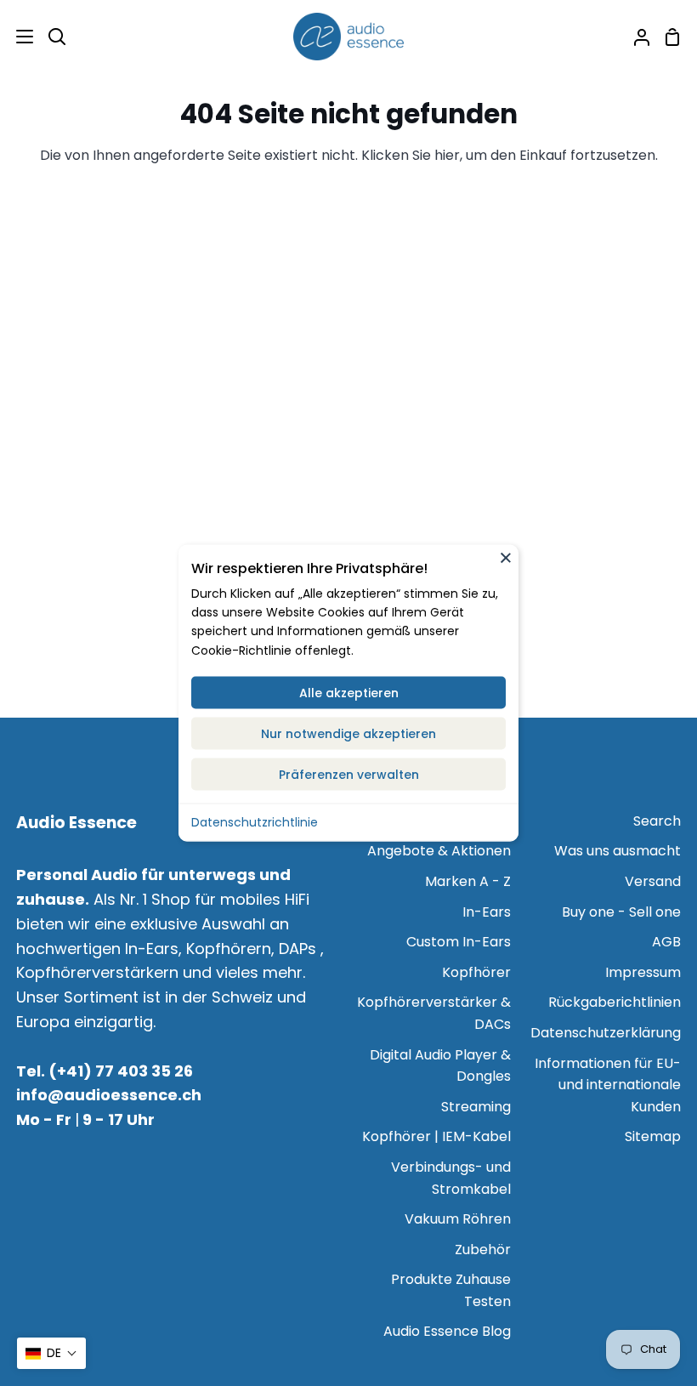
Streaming (476, 1106)
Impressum (643, 972)
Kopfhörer (476, 972)
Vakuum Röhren (458, 1219)
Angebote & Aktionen (439, 851)
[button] (51, 1353)
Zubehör (483, 1249)
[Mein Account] (635, 36)
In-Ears (486, 912)
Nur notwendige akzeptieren (348, 733)
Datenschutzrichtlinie (254, 822)
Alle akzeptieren (349, 693)
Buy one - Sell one (621, 912)
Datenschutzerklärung (605, 1032)
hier (447, 155)
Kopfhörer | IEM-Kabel (436, 1136)
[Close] (505, 558)
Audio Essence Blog (447, 1331)
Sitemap (653, 1136)
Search (657, 821)
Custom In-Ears (458, 941)
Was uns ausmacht (617, 851)
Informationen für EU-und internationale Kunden (608, 1085)
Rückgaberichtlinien (614, 1002)
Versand (653, 881)
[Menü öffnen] (17, 36)
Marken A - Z (468, 881)
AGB (666, 941)
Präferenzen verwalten (349, 774)
